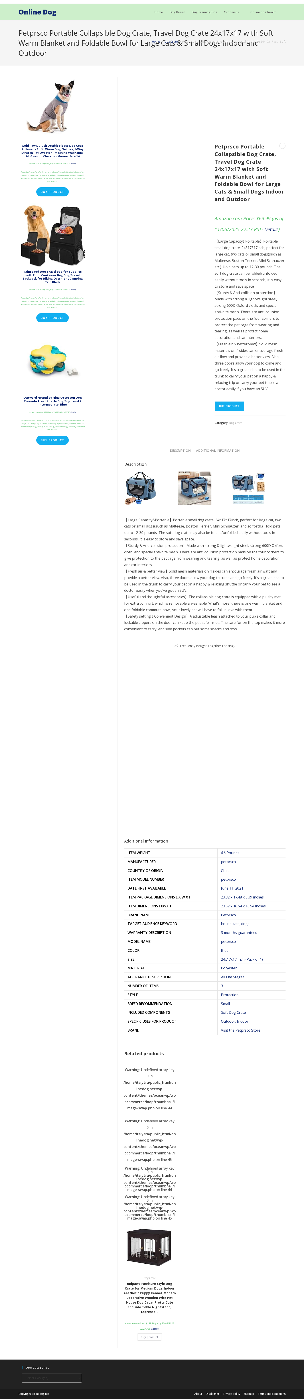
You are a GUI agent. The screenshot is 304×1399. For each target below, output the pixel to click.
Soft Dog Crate (233, 1012)
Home (156, 41)
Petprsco (228, 915)
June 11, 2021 (232, 888)
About (198, 1394)
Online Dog (37, 11)
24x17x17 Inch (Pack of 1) (242, 959)
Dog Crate (171, 41)
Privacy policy (231, 1394)
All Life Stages (232, 977)
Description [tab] (180, 450)
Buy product (229, 406)
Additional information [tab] (218, 450)
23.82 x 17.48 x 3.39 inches (242, 897)
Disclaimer (212, 1394)
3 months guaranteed (239, 932)
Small (225, 1003)
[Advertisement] (205, 109)
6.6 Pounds (230, 852)
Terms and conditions (272, 1394)
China (226, 870)
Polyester (229, 968)
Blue (225, 950)
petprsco (228, 861)
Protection (230, 994)
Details (271, 229)
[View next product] (282, 146)
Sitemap (249, 1394)
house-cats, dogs (235, 923)
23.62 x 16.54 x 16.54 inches (243, 906)
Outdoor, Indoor (234, 1021)
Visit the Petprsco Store (240, 1030)
